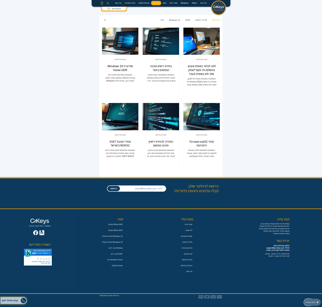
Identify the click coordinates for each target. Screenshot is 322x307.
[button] (68, 112)
